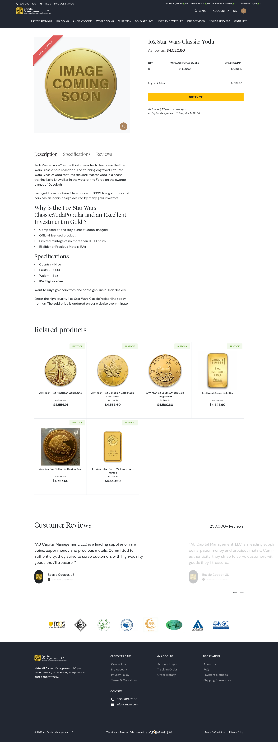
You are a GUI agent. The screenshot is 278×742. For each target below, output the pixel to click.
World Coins (105, 21)
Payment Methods (216, 675)
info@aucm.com (128, 704)
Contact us (118, 664)
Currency (124, 21)
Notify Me (196, 97)
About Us (210, 664)
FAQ (206, 669)
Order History (166, 675)
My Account (119, 669)
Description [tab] (45, 154)
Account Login (166, 664)
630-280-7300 (28, 3)
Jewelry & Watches (170, 21)
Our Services (196, 21)
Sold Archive (144, 21)
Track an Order (167, 669)
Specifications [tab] (77, 154)
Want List (240, 21)
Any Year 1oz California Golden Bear (60, 469)
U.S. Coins (62, 21)
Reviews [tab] (104, 154)
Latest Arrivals (41, 21)
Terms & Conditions (124, 680)
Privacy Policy (120, 675)
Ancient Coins (82, 21)
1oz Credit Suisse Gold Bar (217, 393)
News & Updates (219, 21)
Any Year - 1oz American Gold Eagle (60, 392)
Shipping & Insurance (217, 680)
